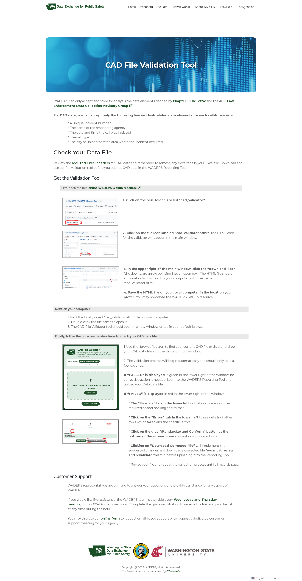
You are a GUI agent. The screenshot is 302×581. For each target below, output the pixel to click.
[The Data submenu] (169, 7)
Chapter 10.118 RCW (189, 101)
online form (110, 518)
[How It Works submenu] (191, 7)
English (259, 578)
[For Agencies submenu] (255, 7)
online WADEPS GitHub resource (114, 188)
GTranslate (173, 571)
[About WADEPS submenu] (216, 7)
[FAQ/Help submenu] (234, 7)
